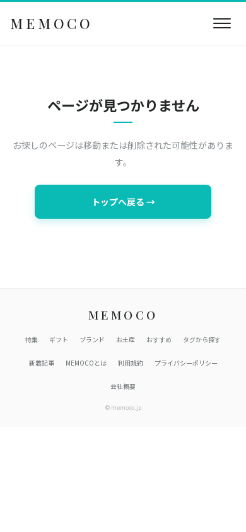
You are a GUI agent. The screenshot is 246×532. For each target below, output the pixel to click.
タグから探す (202, 339)
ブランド (92, 339)
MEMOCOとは (86, 362)
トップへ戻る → (123, 201)
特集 (31, 339)
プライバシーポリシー (186, 362)
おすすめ (159, 339)
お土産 (125, 339)
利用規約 (130, 362)
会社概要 (123, 386)
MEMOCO (51, 23)
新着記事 (41, 362)
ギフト (58, 339)
